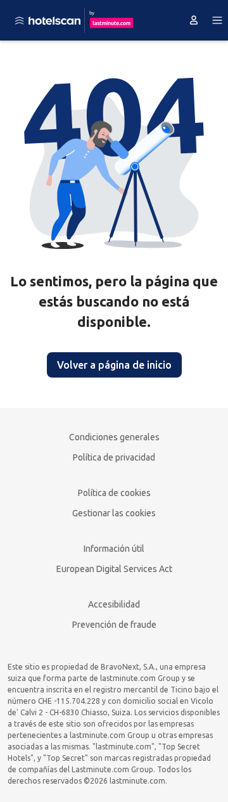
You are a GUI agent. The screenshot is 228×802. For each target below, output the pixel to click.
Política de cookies (114, 493)
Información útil (114, 549)
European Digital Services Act (114, 569)
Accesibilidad (114, 604)
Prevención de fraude (114, 625)
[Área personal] (193, 20)
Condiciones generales (114, 437)
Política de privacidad (114, 457)
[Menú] (217, 20)
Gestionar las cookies (114, 513)
